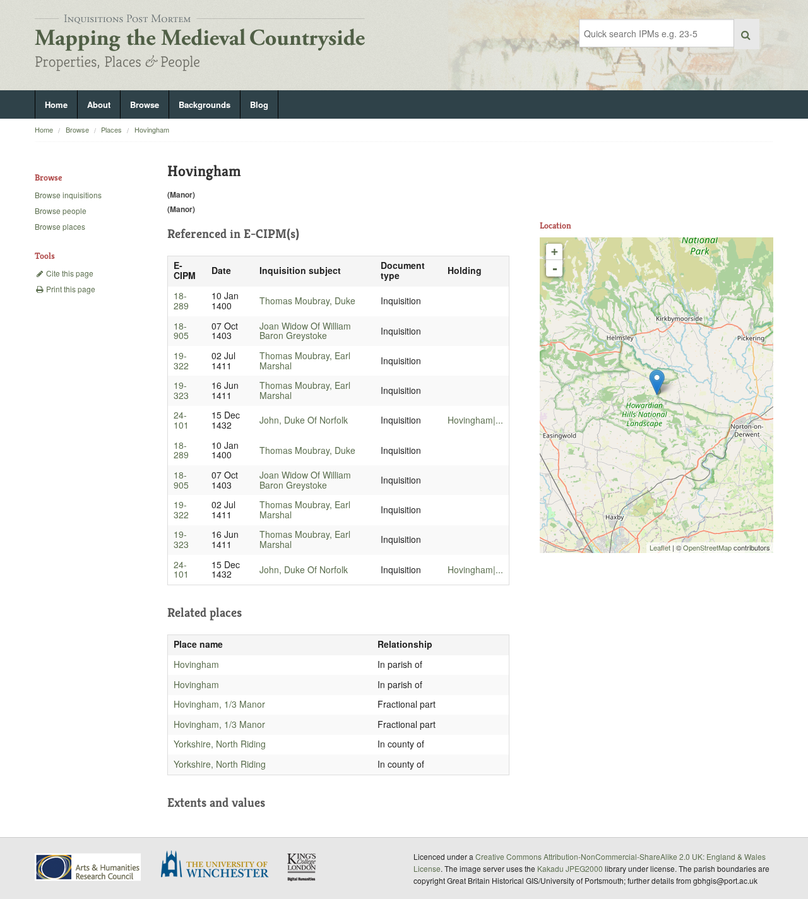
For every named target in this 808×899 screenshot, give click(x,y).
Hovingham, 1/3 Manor (219, 704)
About (98, 104)
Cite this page (68, 273)
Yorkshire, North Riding (220, 743)
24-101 (181, 419)
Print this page (69, 288)
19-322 (181, 360)
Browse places (60, 226)
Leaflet (660, 547)
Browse (144, 104)
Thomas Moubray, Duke (307, 300)
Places (111, 129)
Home (56, 104)
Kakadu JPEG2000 (570, 868)
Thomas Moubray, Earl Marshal (304, 360)
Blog (259, 104)
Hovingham (151, 129)
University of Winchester (219, 865)
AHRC (89, 867)
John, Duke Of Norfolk (303, 420)
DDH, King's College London (302, 866)
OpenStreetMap (707, 547)
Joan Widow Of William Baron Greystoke (305, 330)
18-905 (181, 330)
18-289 (181, 300)
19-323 (181, 390)
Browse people (60, 210)
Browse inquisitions (68, 194)
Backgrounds (204, 104)
